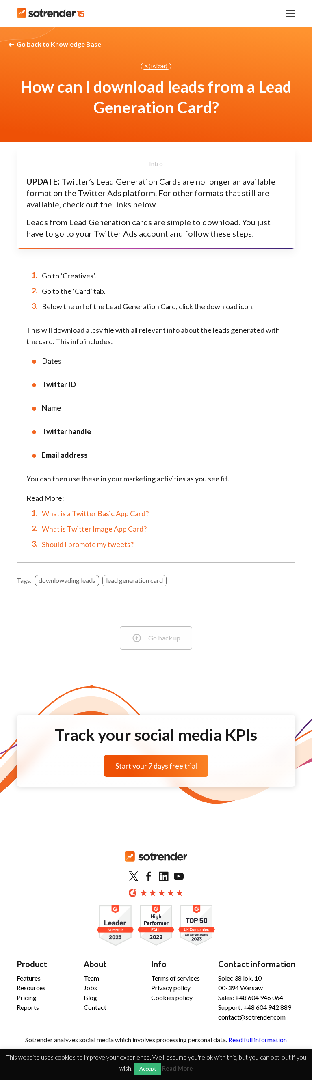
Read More (177, 1068)
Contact (95, 1007)
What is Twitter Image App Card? (94, 528)
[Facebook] (149, 876)
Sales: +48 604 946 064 (250, 997)
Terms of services (175, 978)
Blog (90, 997)
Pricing (27, 997)
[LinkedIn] (164, 876)
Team (91, 978)
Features (29, 978)
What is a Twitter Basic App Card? (95, 513)
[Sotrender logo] (156, 863)
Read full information (257, 1039)
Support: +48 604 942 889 (254, 1007)
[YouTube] (179, 876)
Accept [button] (147, 1068)
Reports (28, 1007)
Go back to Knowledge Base (59, 44)
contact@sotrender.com (252, 1017)
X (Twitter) (156, 66)
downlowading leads (67, 580)
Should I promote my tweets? (88, 544)
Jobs (90, 988)
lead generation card (134, 580)
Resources (31, 988)
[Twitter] (134, 876)
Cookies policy (172, 997)
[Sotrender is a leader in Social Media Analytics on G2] (115, 926)
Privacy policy (171, 988)
